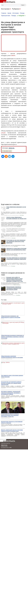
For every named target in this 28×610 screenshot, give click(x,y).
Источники (15, 13)
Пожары (13, 15)
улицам (3, 132)
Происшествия (5, 15)
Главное (3, 13)
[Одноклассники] (6, 156)
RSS (10, 447)
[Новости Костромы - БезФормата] (8, 1)
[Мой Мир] (13, 156)
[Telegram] (9, 156)
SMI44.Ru (11, 148)
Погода (22, 13)
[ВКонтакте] (2, 156)
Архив (9, 13)
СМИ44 (13, 55)
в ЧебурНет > (21, 15)
